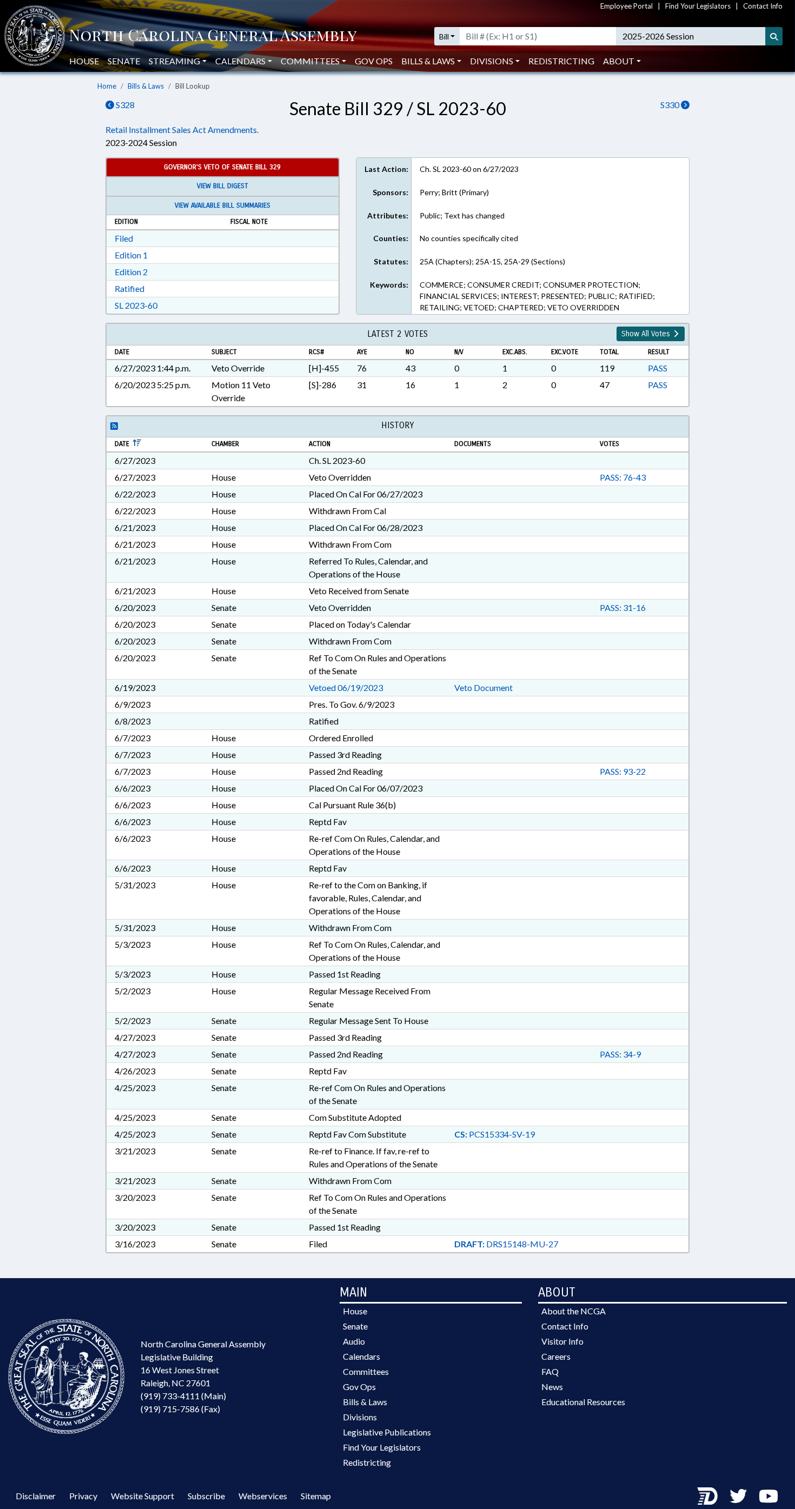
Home (106, 86)
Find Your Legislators (698, 6)
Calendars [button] (240, 61)
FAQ (550, 1371)
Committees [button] (310, 61)
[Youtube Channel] (768, 1495)
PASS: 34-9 (620, 1054)
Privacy (83, 1496)
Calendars (361, 1356)
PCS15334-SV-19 (494, 1134)
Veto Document (483, 687)
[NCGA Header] (212, 36)
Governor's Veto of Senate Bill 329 (222, 167)
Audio (354, 1341)
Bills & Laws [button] (428, 61)
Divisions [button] (491, 61)
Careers (556, 1356)
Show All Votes (646, 333)
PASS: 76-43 (623, 477)
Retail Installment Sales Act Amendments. (182, 129)
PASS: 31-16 (623, 607)
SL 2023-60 (136, 305)
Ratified (129, 288)
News (552, 1386)
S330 (670, 104)
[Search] (774, 36)
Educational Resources (583, 1402)
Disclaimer (36, 1496)
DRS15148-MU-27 (506, 1244)
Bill (444, 36)
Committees (366, 1371)
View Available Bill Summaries (222, 205)
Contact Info (763, 6)
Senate (124, 61)
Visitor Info (562, 1341)
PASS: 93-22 (623, 771)
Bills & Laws (146, 86)
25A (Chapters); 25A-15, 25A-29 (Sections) (492, 261)
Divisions (360, 1417)
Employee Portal (626, 6)
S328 (124, 104)
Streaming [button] (174, 61)
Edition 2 (131, 272)
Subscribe (206, 1496)
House (84, 61)
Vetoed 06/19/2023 (346, 687)
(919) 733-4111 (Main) (183, 1396)
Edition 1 (131, 255)
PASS (657, 368)
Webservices (263, 1496)
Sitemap (316, 1496)
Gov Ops (374, 61)
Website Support (142, 1496)
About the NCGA (573, 1311)
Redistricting (561, 61)
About (618, 61)
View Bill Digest (222, 186)
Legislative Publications (387, 1432)
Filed (124, 238)
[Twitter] (738, 1495)
